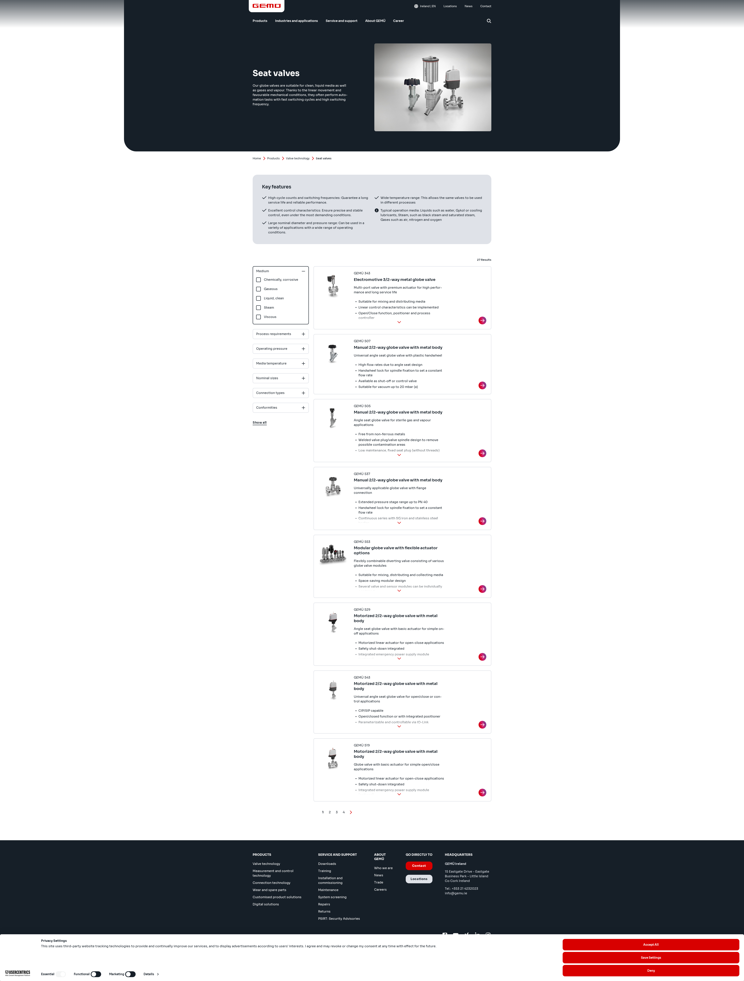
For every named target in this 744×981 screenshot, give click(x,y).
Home (257, 158)
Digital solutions (266, 904)
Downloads (327, 864)
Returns (324, 911)
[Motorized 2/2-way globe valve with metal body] (482, 657)
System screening (332, 897)
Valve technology (298, 158)
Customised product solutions (277, 897)
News (378, 875)
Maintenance (328, 890)
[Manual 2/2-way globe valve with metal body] (482, 385)
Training (324, 871)
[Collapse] (399, 322)
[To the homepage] (267, 6)
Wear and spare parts (269, 890)
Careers (380, 890)
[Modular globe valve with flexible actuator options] (482, 589)
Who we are (383, 868)
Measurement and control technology (273, 873)
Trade (378, 882)
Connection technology (271, 883)
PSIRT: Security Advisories (339, 919)
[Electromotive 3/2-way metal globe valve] (482, 320)
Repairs (324, 904)
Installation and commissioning (330, 880)
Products (273, 158)
